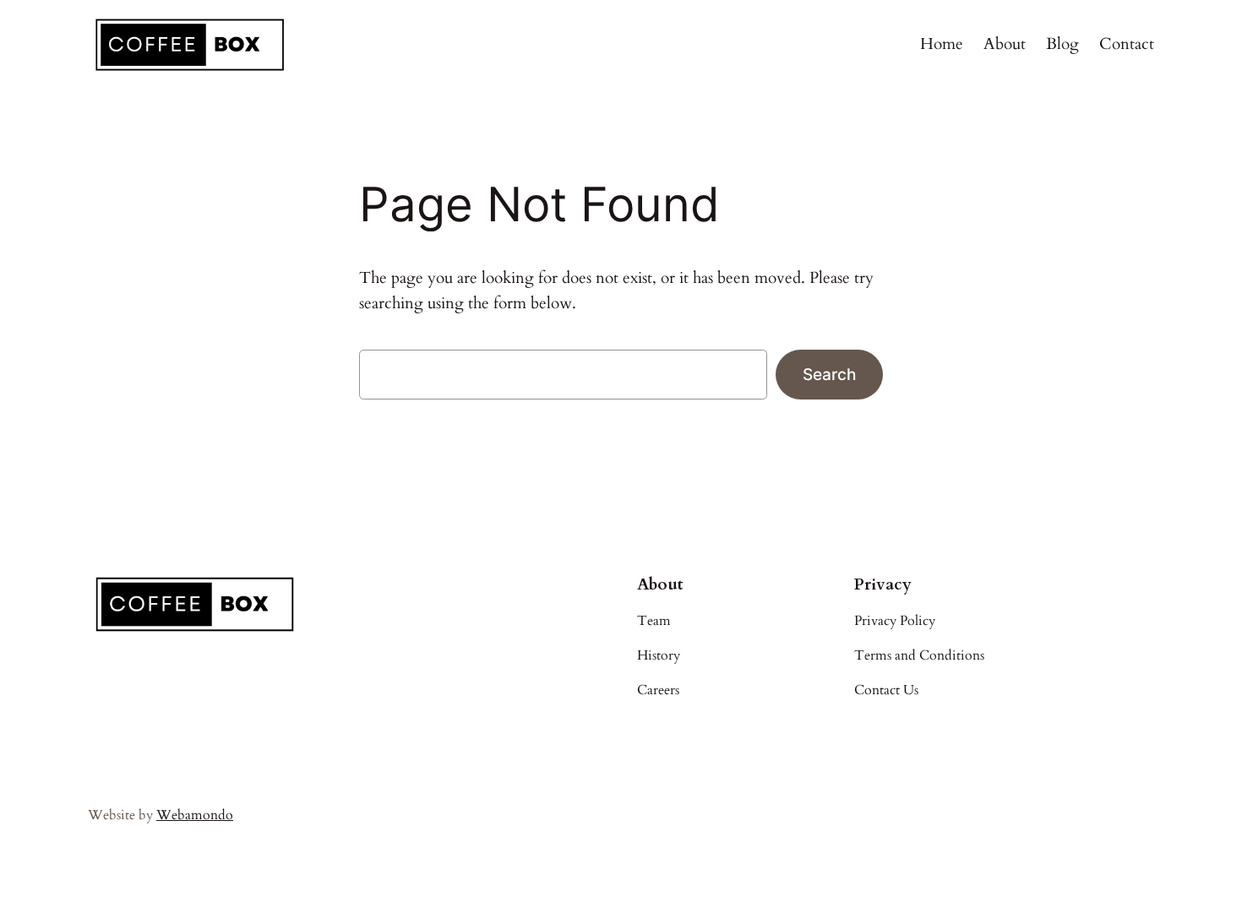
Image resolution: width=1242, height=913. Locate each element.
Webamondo (194, 815)
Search (829, 374)
